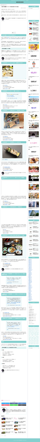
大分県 (29, 298)
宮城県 (8, 37)
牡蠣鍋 (5, 400)
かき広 (6, 291)
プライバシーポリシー (31, 323)
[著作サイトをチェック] (6, 413)
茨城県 (29, 264)
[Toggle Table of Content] (14, 32)
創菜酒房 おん (6, 136)
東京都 (29, 268)
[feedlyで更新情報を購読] (7, 413)
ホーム (29, 304)
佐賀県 (29, 295)
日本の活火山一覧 (31, 312)
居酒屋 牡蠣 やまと (7, 170)
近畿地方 (7, 400)
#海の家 (12, 302)
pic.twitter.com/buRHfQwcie (10, 326)
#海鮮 (17, 302)
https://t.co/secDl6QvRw (10, 95)
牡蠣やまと (6, 159)
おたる (5, 229)
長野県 (29, 274)
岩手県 (29, 261)
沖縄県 (29, 300)
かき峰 (6, 256)
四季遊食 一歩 (7, 204)
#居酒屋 (19, 302)
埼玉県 (29, 266)
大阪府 (2, 400)
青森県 (29, 260)
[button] (22, 405)
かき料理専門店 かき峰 (7, 263)
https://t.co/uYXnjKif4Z (15, 325)
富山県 (29, 271)
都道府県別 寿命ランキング (32, 317)
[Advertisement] (13, 26)
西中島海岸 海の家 (6, 312)
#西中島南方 (14, 302)
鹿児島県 (30, 299)
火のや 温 (5, 104)
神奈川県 (30, 269)
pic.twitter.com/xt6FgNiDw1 (12, 303)
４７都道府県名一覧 (31, 309)
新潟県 (29, 270)
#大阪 (7, 303)
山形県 (29, 263)
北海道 (29, 259)
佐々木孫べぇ (6, 77)
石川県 (29, 272)
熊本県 (29, 297)
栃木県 (29, 265)
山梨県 (29, 273)
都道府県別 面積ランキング (32, 320)
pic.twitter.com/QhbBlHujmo (10, 96)
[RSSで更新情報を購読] (8, 413)
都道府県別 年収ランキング (32, 315)
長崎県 (29, 296)
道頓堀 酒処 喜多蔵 (7, 339)
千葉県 (29, 267)
